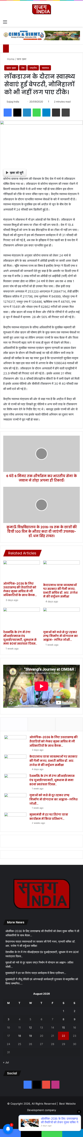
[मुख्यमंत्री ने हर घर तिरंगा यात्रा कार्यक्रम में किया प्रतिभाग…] (15, 820)
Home (10, 59)
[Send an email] (23, 101)
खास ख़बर (21, 59)
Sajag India (13, 101)
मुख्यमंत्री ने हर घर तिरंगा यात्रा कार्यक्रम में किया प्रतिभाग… (48, 816)
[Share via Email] (56, 113)
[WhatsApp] (37, 113)
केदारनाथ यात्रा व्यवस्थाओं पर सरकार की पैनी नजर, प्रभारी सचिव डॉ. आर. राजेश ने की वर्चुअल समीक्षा (60, 590)
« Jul (6, 1062)
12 (30, 1027)
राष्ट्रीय (33, 67)
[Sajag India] (41, 9)
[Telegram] (46, 113)
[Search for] (78, 22)
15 (63, 1027)
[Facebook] (8, 113)
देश (22, 67)
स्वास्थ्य (45, 67)
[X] (17, 113)
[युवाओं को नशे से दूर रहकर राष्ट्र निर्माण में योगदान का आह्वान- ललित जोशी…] (61, 618)
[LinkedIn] (27, 113)
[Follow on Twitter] (21, 101)
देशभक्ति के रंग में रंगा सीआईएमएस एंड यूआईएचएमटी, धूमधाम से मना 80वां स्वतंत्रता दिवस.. (20, 638)
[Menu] (5, 22)
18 (19, 1035)
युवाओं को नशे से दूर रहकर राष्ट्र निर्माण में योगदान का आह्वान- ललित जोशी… (60, 636)
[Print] (66, 113)
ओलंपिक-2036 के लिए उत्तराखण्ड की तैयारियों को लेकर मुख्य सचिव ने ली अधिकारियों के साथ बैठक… (20, 589)
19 (30, 1035)
